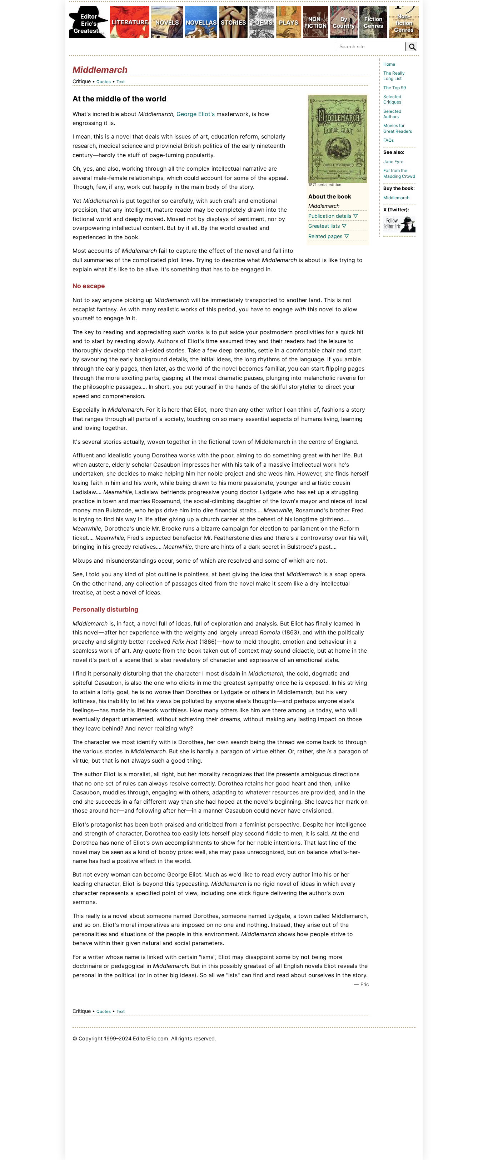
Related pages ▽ (328, 236)
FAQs (388, 140)
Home (389, 64)
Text (120, 81)
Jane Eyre (393, 161)
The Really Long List (394, 75)
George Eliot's (195, 113)
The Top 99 (394, 87)
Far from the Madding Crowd (399, 173)
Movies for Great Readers (397, 128)
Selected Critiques (392, 99)
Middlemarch (396, 197)
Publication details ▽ (333, 216)
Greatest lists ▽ (327, 226)
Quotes (103, 81)
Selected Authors (392, 114)
